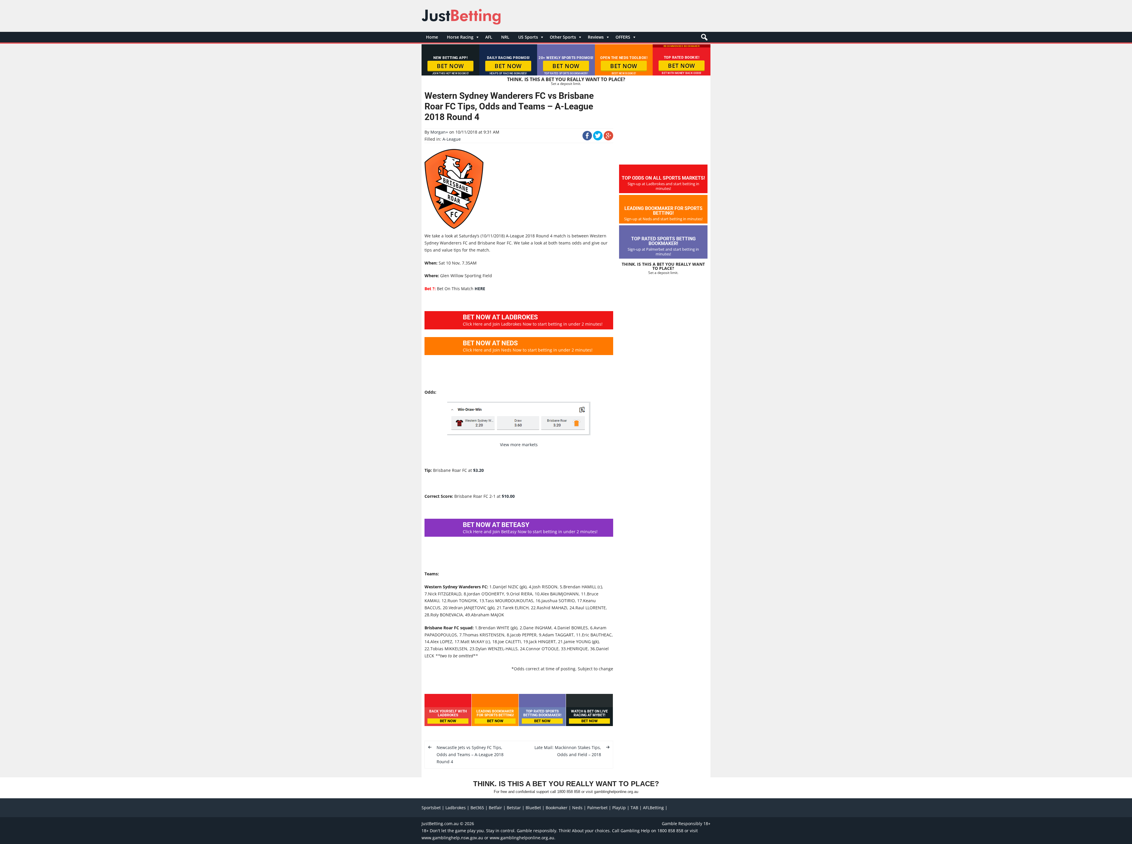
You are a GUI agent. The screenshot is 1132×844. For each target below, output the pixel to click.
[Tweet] (598, 139)
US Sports (528, 37)
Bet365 (477, 807)
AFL (488, 37)
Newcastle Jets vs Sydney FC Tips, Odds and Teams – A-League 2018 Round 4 (470, 754)
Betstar (514, 807)
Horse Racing (460, 37)
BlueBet (533, 807)
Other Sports (563, 37)
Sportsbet (431, 807)
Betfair (495, 807)
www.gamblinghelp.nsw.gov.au (452, 837)
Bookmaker (556, 807)
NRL (505, 37)
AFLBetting (653, 807)
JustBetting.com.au (440, 823)
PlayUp (619, 807)
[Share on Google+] (608, 139)
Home (432, 37)
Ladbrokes (455, 807)
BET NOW (450, 66)
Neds (577, 807)
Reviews (596, 37)
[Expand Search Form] (703, 39)
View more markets (519, 444)
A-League (451, 139)
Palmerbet (597, 807)
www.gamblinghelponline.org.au (522, 837)
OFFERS (623, 37)
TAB (634, 807)
